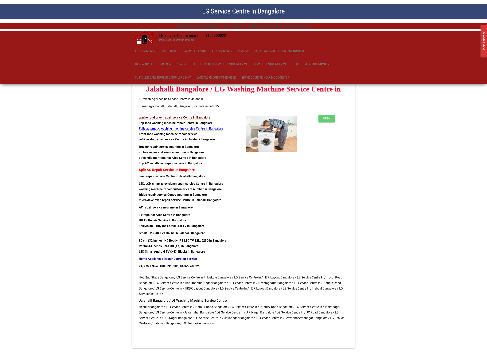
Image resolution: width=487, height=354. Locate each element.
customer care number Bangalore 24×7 (163, 77)
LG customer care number (310, 64)
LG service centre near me (230, 51)
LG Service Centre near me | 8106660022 (192, 35)
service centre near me (270, 64)
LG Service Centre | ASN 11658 (155, 51)
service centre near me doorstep (265, 77)
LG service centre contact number (279, 51)
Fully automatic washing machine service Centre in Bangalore (181, 128)
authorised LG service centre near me (221, 64)
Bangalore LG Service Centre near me (161, 64)
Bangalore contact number (216, 77)
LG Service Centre (193, 51)
